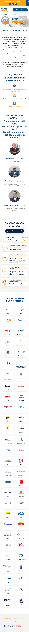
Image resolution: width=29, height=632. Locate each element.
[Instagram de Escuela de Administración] (13, 4)
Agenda (14, 14)
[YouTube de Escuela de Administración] (16, 4)
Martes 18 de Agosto (9, 239)
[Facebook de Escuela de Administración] (10, 4)
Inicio (5, 14)
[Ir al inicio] (4, 10)
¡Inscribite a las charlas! (14, 231)
